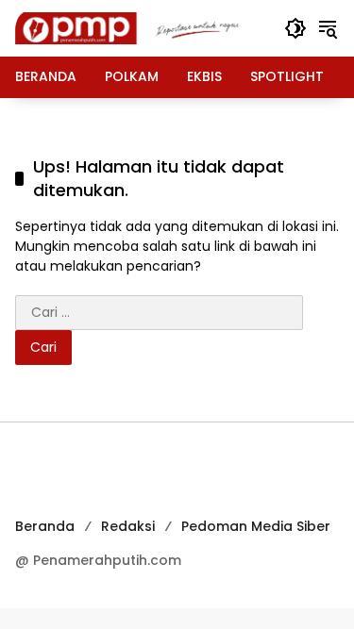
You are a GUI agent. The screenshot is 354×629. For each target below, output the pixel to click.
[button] (295, 28)
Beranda (45, 526)
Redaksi (128, 526)
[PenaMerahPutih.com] (140, 27)
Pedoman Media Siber (255, 526)
